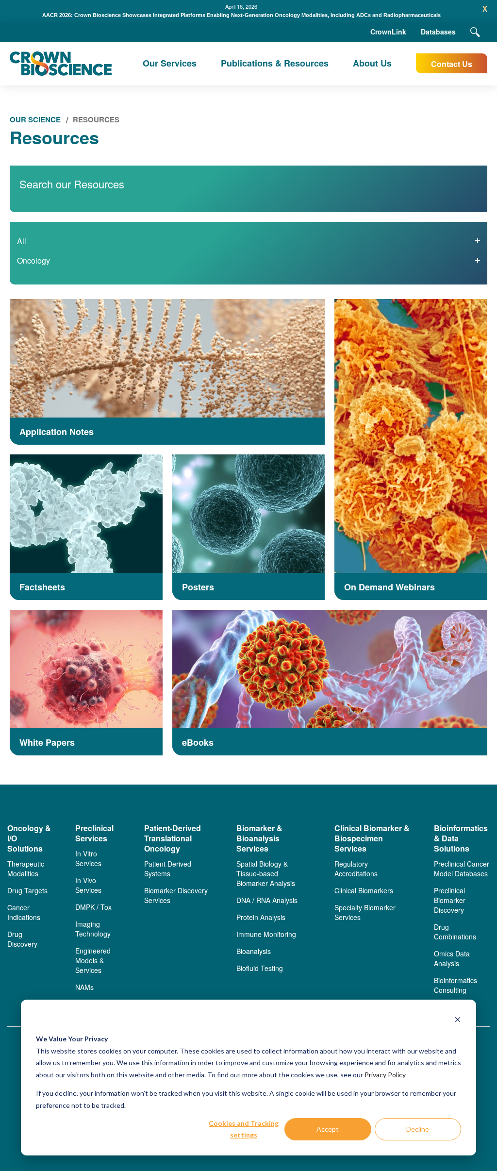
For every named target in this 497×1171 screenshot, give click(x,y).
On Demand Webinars (389, 587)
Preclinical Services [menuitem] (94, 833)
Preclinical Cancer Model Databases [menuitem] (461, 868)
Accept (327, 1129)
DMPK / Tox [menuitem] (93, 907)
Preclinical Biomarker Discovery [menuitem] (449, 900)
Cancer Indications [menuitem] (23, 912)
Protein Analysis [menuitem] (260, 917)
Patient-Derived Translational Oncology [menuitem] (172, 838)
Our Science (35, 119)
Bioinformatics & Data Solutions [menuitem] (461, 838)
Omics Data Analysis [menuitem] (452, 958)
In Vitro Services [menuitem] (88, 858)
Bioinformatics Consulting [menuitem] (455, 985)
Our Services (170, 63)
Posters (198, 587)
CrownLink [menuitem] (388, 31)
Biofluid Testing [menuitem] (259, 968)
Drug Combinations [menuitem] (455, 931)
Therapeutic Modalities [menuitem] (25, 868)
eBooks (198, 742)
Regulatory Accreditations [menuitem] (356, 868)
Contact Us (451, 63)
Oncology (33, 260)
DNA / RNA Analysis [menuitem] (267, 900)
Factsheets (42, 587)
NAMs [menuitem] (84, 987)
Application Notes (56, 431)
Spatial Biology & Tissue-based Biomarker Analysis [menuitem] (265, 873)
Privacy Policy (385, 1075)
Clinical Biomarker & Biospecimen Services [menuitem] (372, 838)
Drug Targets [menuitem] (27, 890)
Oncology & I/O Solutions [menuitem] (29, 838)
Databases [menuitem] (438, 31)
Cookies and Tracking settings (244, 1129)
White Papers (47, 742)
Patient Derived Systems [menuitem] (167, 868)
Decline (417, 1129)
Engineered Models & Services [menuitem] (93, 960)
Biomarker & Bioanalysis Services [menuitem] (259, 838)
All (21, 241)
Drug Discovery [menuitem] (22, 939)
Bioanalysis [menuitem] (253, 951)
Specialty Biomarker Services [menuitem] (365, 912)
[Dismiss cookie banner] (457, 1021)
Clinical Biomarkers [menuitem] (363, 890)
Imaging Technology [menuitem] (93, 928)
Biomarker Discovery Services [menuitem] (176, 895)
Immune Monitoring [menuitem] (266, 934)
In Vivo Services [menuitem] (88, 885)
